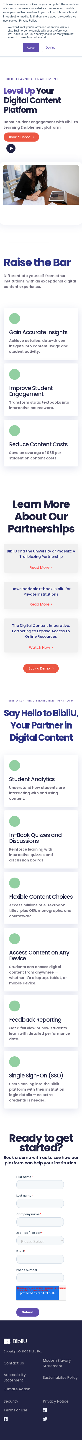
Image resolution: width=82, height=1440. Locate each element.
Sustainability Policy (60, 1377)
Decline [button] (50, 47)
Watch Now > (41, 647)
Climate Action (17, 1389)
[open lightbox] (41, 185)
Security (11, 1401)
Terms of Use (15, 1410)
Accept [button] (31, 47)
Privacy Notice (56, 1401)
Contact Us (14, 1363)
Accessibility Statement (15, 1377)
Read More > (41, 567)
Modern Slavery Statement (57, 1363)
